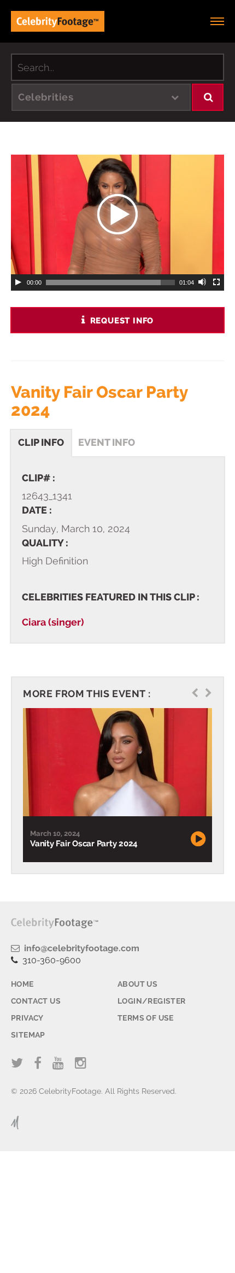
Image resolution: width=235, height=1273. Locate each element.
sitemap (28, 1034)
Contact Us (36, 1001)
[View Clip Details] (116, 762)
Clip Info (41, 442)
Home (22, 984)
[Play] (18, 282)
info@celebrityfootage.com (79, 948)
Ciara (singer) (53, 622)
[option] (116, 785)
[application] (117, 214)
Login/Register (152, 1001)
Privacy (27, 1017)
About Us (137, 984)
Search (208, 97)
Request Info (120, 321)
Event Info (106, 442)
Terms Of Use (146, 1017)
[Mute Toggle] (202, 282)
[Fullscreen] (217, 282)
